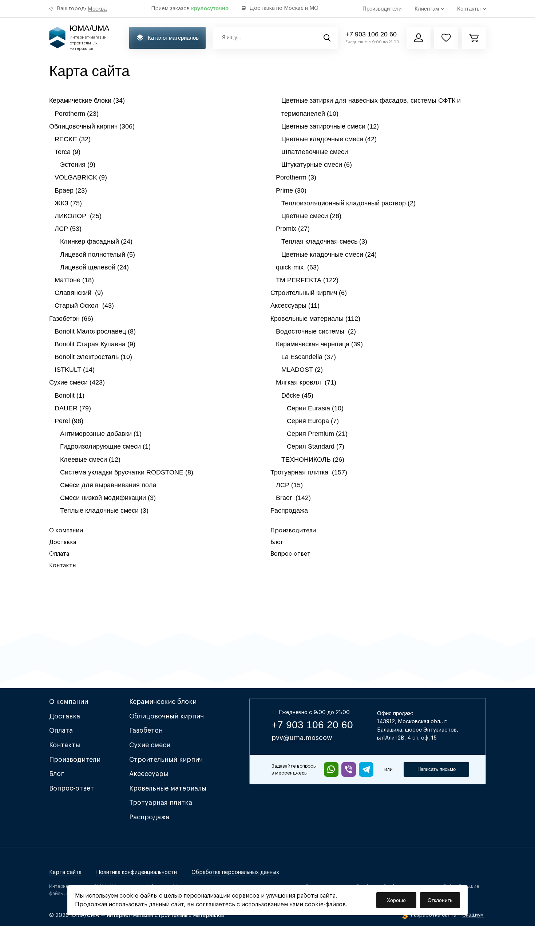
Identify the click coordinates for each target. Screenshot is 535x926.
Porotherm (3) (296, 177)
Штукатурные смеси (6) (316, 164)
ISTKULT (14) (75, 369)
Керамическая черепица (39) (319, 344)
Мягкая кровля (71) (306, 382)
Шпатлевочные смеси (314, 151)
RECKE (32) (73, 139)
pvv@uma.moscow (302, 737)
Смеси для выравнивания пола (108, 485)
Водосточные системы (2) (316, 331)
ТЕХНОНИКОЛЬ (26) (312, 459)
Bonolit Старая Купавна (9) (95, 344)
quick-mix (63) (297, 267)
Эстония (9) (77, 164)
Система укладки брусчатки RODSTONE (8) (126, 472)
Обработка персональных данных (235, 872)
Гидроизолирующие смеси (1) (105, 446)
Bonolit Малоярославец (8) (95, 331)
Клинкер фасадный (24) (96, 241)
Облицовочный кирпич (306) (92, 126)
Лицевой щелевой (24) (94, 267)
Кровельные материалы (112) (315, 318)
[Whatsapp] (331, 769)
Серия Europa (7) (313, 421)
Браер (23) (71, 190)
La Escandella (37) (308, 356)
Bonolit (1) (69, 395)
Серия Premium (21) (317, 433)
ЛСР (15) (289, 485)
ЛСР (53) (68, 228)
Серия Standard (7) (315, 446)
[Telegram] (366, 769)
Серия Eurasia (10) (315, 408)
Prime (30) (291, 190)
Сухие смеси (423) (77, 382)
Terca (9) (67, 151)
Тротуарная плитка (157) (308, 472)
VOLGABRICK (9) (81, 177)
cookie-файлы (138, 896)
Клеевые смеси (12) (90, 459)
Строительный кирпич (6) (308, 292)
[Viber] (348, 769)
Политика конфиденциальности (136, 872)
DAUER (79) (73, 408)
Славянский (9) (79, 292)
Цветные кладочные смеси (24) (329, 254)
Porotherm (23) (77, 113)
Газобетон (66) (71, 318)
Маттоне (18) (74, 280)
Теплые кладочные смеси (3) (104, 510)
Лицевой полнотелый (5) (97, 254)
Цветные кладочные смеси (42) (329, 139)
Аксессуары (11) (295, 305)
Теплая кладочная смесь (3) (324, 241)
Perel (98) (69, 421)
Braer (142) (293, 497)
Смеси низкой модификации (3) (108, 497)
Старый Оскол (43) (84, 305)
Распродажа (289, 510)
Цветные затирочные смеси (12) (330, 126)
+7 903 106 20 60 (371, 34)
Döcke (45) (297, 395)
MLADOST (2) (302, 369)
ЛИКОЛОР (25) (78, 216)
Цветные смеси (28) (311, 216)
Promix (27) (293, 228)
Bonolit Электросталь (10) (93, 356)
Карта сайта (65, 872)
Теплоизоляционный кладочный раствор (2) (348, 203)
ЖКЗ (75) (68, 203)
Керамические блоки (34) (87, 100)
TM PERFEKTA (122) (307, 280)
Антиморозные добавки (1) (101, 433)
